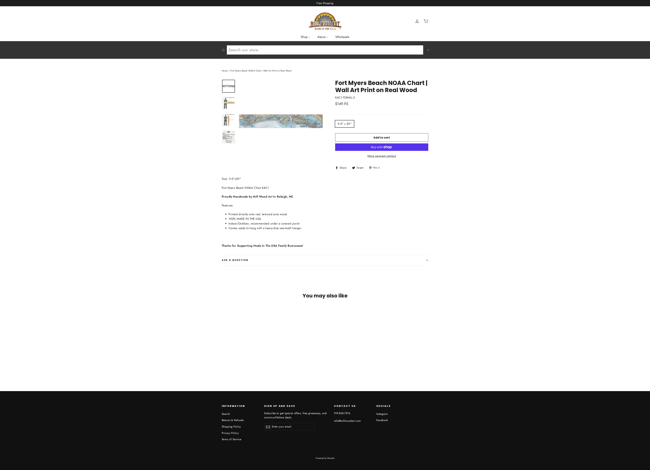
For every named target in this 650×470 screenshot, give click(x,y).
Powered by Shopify (325, 458)
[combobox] (325, 50)
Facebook (382, 420)
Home (225, 70)
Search (226, 414)
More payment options (381, 156)
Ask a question (235, 260)
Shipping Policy (231, 427)
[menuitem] (305, 37)
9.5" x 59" (344, 124)
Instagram (382, 414)
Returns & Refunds (233, 420)
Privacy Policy (230, 433)
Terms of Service (231, 439)
